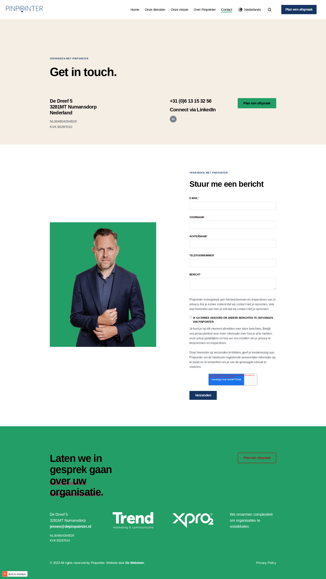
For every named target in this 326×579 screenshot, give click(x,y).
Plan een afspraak (299, 9)
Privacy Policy (266, 563)
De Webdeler (134, 563)
